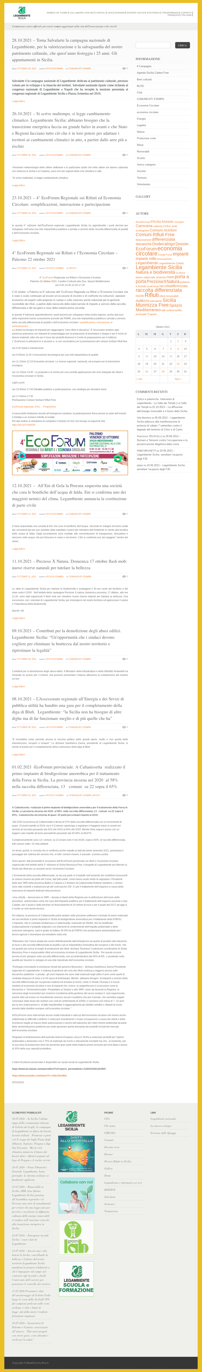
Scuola (141, 158)
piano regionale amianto (151, 277)
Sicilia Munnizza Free (156, 302)
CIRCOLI (101, 13)
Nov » (178, 379)
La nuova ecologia (161, 1126)
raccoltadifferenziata (173, 286)
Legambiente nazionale (163, 1118)
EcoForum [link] (47, 277)
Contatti (186, 13)
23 (178, 363)
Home (50, 13)
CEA (110, 13)
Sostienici (153, 13)
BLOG (140, 86)
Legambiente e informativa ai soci (123, 1182)
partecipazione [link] (20, 326)
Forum (169, 255)
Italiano (186, 15)
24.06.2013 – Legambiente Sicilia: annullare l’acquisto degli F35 (160, 454)
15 (170, 356)
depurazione (143, 239)
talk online (167, 310)
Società (141, 171)
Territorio (142, 177)
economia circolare (147, 112)
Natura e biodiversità (155, 272)
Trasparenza (170, 13)
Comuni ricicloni (163, 230)
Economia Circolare (148, 105)
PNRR (170, 277)
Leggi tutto (18, 101)
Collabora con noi (82, 13)
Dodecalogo (163, 243)
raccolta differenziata (159, 290)
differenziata (163, 239)
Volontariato (143, 184)
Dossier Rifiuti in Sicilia (117, 1161)
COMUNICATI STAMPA (79, 68)
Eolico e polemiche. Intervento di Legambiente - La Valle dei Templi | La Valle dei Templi (162, 403)
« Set (139, 379)
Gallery (108, 1168)
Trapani (152, 314)
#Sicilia (156, 221)
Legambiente (147, 263)
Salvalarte (110, 1197)
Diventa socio (136, 13)
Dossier (119, 13)
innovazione (164, 258)
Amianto (167, 221)
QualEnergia (153, 286)
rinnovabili (172, 296)
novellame (180, 273)
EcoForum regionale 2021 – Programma (34, 406)
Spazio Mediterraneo (159, 307)
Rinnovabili (143, 151)
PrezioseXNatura (163, 281)
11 (139, 356)
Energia (141, 118)
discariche (144, 244)
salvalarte (156, 301)
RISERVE (110, 1190)
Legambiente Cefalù (171, 263)
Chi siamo (61, 13)
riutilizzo (142, 301)
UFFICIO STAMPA (55, 268)
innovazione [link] (103, 322)
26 (146, 371)
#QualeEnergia (143, 222)
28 (163, 371)
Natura (140, 131)
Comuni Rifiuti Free (155, 234)
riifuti (162, 296)
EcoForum (146, 248)
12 (146, 356)
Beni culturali (144, 79)
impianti (180, 253)
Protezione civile (146, 138)
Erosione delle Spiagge (163, 1133)
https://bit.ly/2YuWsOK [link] (23, 425)
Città (139, 92)
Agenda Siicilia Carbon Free (153, 72)
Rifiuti (73, 268)
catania (157, 226)
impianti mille (146, 259)
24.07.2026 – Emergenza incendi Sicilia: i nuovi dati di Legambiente (30, 1239)
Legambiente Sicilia (159, 267)
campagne (179, 222)
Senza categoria (146, 164)
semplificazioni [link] (87, 322)
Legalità (141, 125)
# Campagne (144, 66)
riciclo (140, 296)
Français (173, 15)
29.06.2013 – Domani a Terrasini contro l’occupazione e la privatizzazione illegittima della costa (162, 440)
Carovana (144, 226)
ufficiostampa (54, 68)
